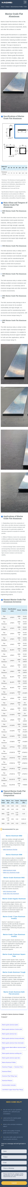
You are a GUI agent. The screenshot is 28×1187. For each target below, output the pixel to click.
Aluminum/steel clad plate (9, 1085)
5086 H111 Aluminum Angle (11, 872)
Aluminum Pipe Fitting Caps (9, 1076)
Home (2, 6)
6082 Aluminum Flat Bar (10, 849)
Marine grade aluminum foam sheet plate (13, 1043)
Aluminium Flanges (7, 1067)
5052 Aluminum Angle (9, 891)
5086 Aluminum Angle (9, 870)
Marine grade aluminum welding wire (12, 1053)
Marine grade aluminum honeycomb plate (13, 1038)
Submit (14, 1183)
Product (7, 6)
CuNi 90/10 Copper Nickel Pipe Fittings (12, 1089)
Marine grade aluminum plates (10, 1024)
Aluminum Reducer (7, 1080)
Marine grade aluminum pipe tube (11, 1058)
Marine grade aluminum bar (9, 1033)
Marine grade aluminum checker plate (12, 1029)
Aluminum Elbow (6, 1071)
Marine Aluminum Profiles (17, 6)
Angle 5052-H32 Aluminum (11, 893)
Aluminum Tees (18, 1067)
